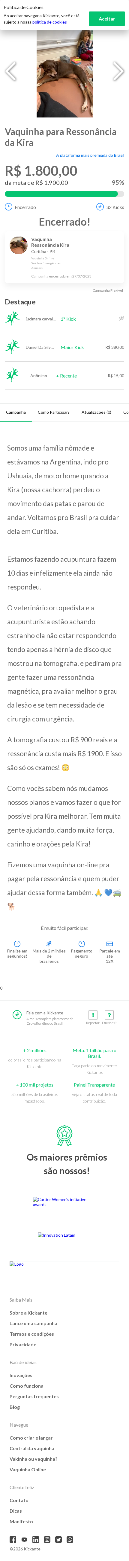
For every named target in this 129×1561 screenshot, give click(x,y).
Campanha (16, 412)
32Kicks (115, 207)
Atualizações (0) (96, 412)
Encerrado (25, 207)
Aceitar (107, 18)
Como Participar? (54, 412)
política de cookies (49, 21)
